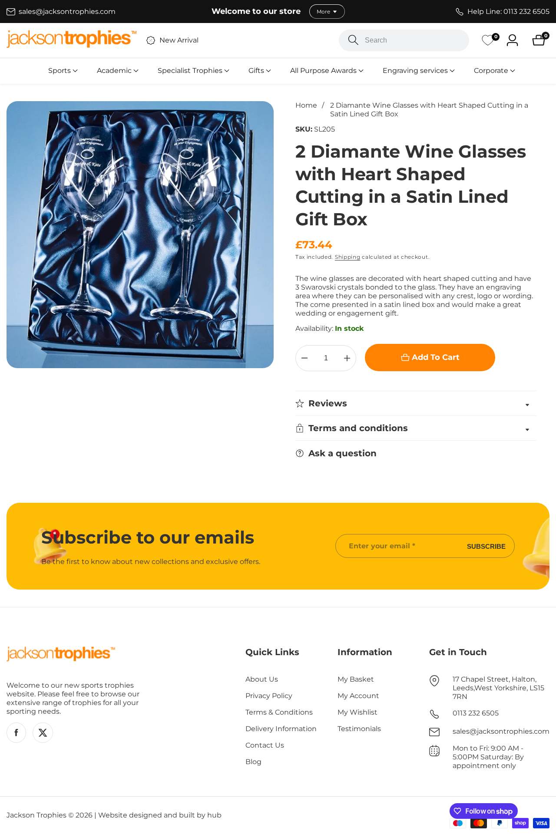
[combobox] (404, 40)
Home (306, 105)
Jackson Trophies (36, 815)
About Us (261, 679)
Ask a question (342, 453)
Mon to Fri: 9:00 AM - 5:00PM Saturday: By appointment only (488, 757)
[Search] (353, 40)
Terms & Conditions (279, 712)
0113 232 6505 (476, 713)
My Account (358, 696)
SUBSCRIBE (486, 546)
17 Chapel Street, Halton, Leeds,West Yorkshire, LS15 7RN (498, 688)
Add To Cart (436, 357)
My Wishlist (357, 712)
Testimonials (359, 729)
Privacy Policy (268, 696)
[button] (59, 71)
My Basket (356, 679)
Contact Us (264, 745)
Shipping (348, 257)
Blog (253, 762)
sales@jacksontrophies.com (501, 731)
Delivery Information (281, 729)
